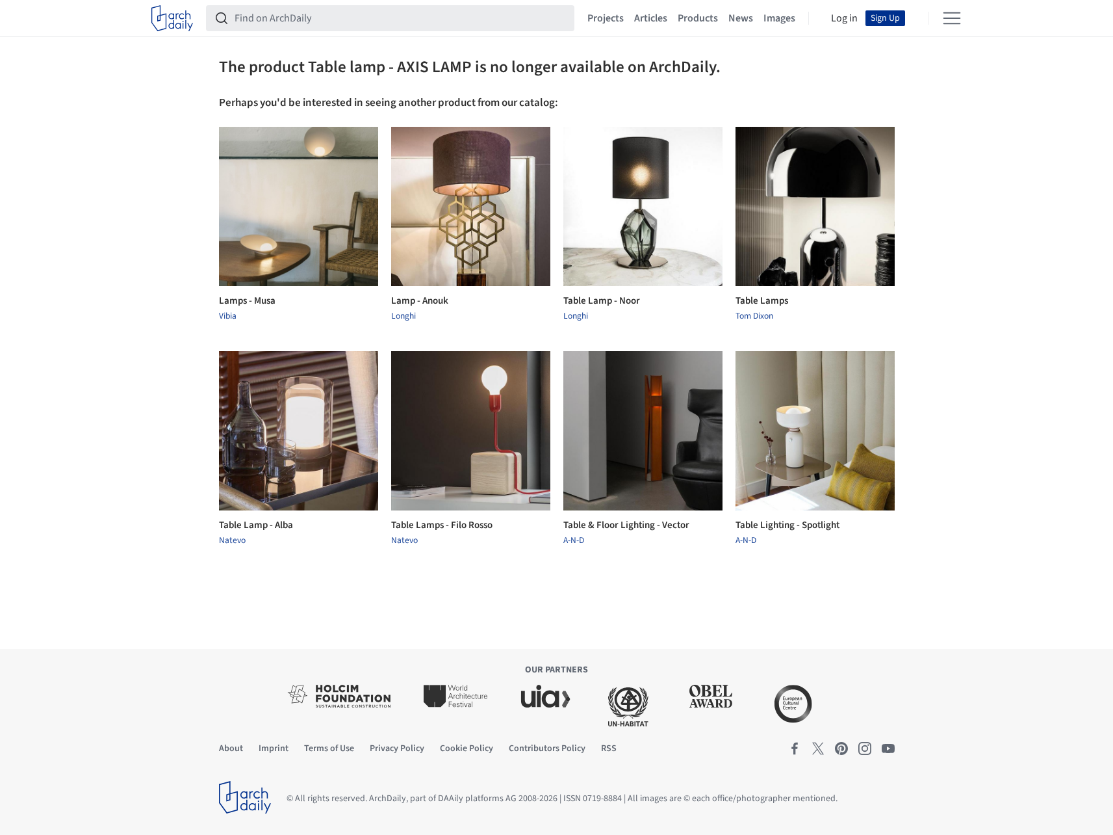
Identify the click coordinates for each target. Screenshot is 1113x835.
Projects (605, 18)
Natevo (232, 540)
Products (698, 18)
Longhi (403, 316)
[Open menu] (951, 18)
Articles (650, 18)
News (740, 18)
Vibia (228, 316)
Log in (844, 18)
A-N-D (573, 540)
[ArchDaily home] (172, 18)
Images (779, 18)
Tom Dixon (754, 316)
